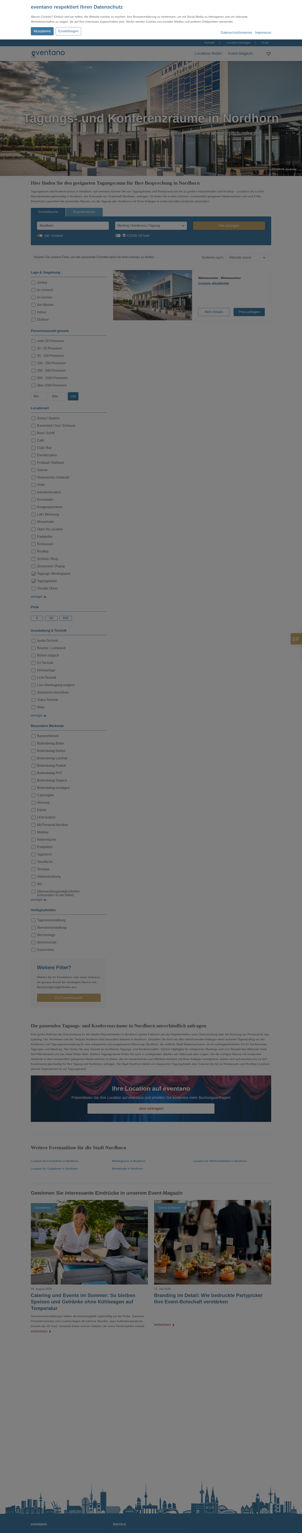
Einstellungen (68, 31)
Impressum (263, 32)
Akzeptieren (42, 31)
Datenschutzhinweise (236, 32)
